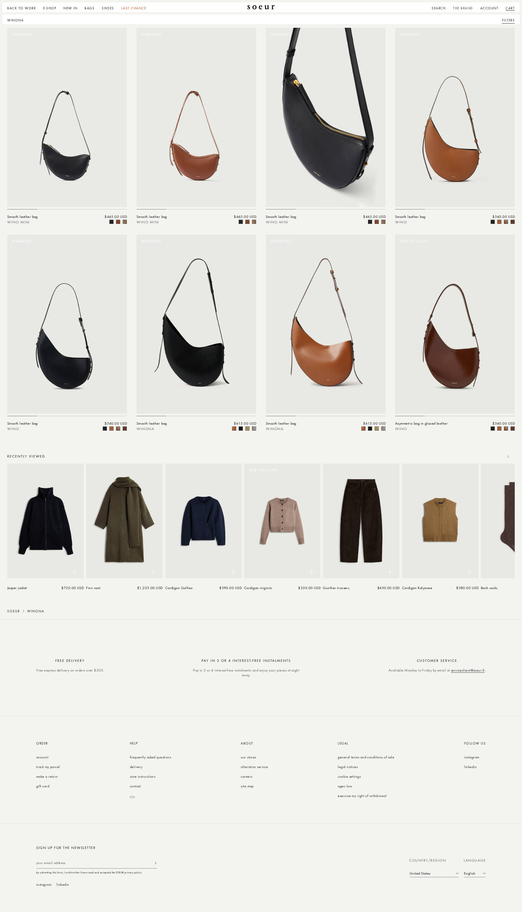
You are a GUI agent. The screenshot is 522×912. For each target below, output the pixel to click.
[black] (111, 222)
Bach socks (489, 587)
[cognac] (513, 222)
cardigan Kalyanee (417, 587)
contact (135, 786)
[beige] (247, 428)
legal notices (348, 766)
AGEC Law (345, 786)
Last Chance (134, 8)
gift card (42, 786)
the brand (463, 8)
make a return (47, 776)
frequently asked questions (150, 757)
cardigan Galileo (179, 587)
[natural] (118, 222)
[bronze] (125, 222)
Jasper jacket (17, 587)
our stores (248, 757)
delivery (136, 766)
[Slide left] (494, 456)
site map (247, 786)
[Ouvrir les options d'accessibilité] (132, 797)
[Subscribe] (155, 863)
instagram (471, 757)
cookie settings (349, 776)
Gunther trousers (336, 587)
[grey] (254, 428)
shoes (108, 8)
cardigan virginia (258, 587)
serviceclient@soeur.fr (468, 670)
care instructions (142, 776)
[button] (50, 7)
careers (246, 776)
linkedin (470, 766)
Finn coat (93, 587)
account (42, 757)
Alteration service (254, 766)
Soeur (13, 611)
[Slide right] (508, 456)
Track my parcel (48, 766)
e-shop (49, 8)
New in (70, 8)
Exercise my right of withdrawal (362, 795)
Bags (90, 8)
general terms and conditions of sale (366, 757)
